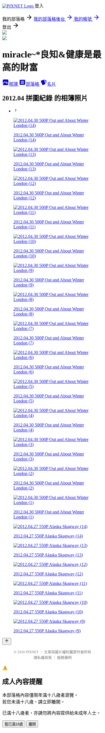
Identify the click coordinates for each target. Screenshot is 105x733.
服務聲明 (64, 657)
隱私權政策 (43, 657)
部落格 (33, 84)
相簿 (14, 84)
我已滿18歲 (13, 724)
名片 (51, 84)
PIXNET (32, 652)
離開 (32, 724)
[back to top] (6, 641)
